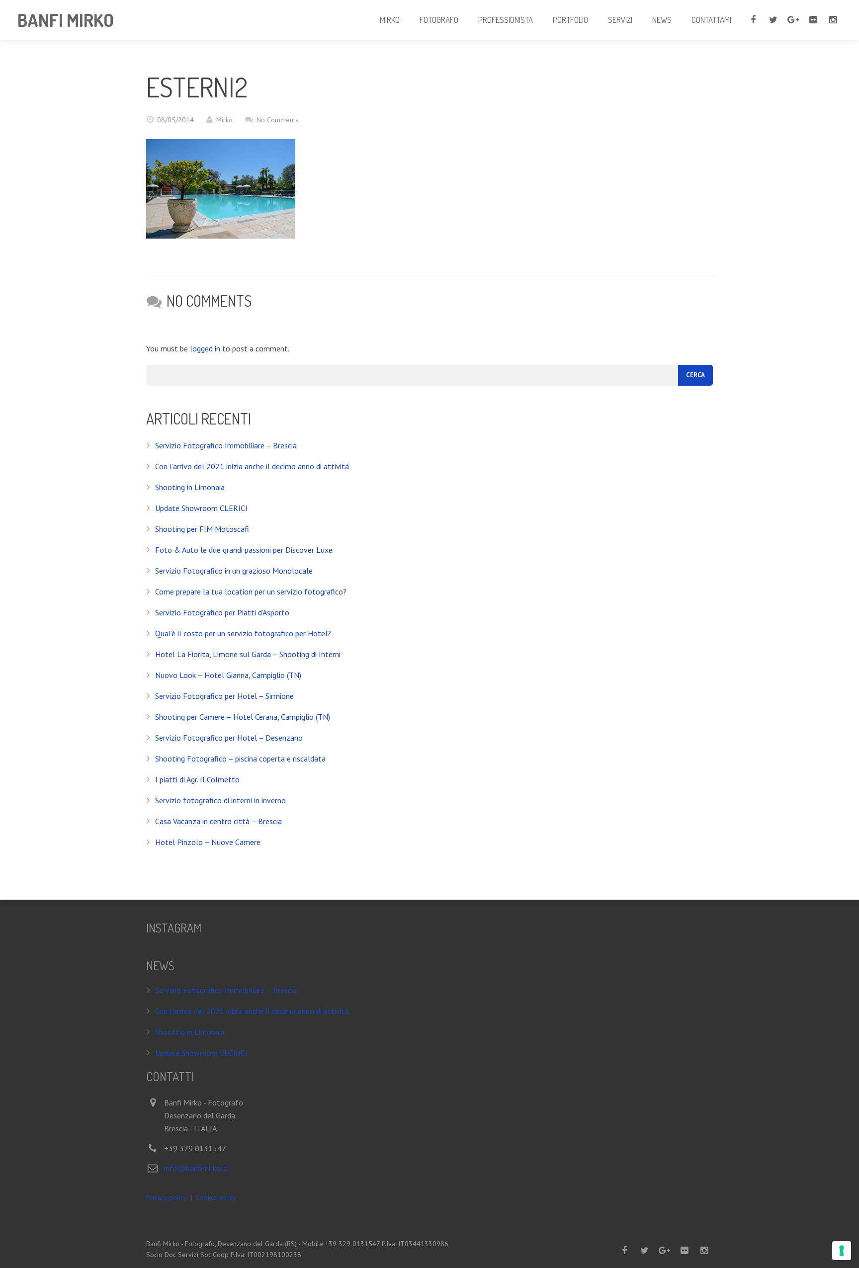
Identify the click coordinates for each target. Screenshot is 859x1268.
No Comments (277, 119)
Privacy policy (166, 1197)
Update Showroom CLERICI (201, 508)
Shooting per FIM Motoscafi (202, 529)
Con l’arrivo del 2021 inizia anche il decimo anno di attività (252, 466)
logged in (205, 348)
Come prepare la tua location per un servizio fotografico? (250, 591)
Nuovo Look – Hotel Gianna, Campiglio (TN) (228, 675)
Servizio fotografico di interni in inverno (220, 800)
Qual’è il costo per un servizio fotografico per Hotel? (243, 633)
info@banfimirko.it (195, 1168)
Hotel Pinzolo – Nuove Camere (207, 842)
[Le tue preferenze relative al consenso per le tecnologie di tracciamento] (841, 1250)
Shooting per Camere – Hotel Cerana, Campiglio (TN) (242, 717)
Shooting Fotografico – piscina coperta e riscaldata (240, 758)
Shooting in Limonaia (190, 487)
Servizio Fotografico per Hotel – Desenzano (229, 738)
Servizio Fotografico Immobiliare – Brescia (226, 445)
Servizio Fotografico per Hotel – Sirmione (224, 696)
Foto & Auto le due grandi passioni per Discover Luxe (244, 550)
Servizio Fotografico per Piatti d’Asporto (222, 612)
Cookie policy (216, 1197)
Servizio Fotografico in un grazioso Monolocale (234, 571)
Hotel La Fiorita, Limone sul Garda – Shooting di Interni (248, 654)
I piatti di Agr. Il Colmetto (197, 779)
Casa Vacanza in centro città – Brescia (218, 821)
